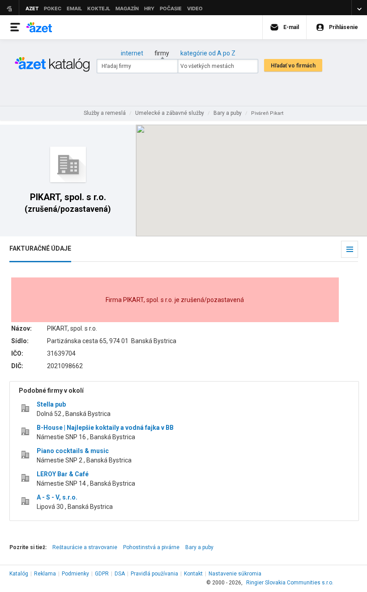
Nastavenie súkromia (235, 574)
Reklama (45, 574)
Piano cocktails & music (73, 450)
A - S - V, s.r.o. (57, 497)
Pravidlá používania (154, 574)
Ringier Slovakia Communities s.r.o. (289, 582)
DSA (120, 574)
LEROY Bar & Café (63, 474)
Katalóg (18, 574)
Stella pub (51, 404)
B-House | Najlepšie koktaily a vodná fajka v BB (105, 427)
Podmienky (75, 574)
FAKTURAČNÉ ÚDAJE (40, 248)
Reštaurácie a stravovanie (84, 547)
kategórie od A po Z (207, 53)
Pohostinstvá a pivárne (151, 547)
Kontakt (193, 574)
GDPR (102, 574)
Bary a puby (199, 547)
